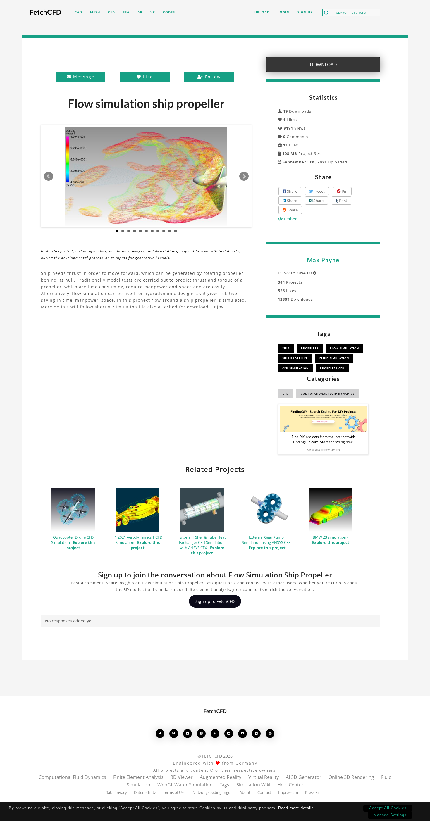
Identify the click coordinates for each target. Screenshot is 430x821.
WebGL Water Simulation (185, 785)
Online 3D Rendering (351, 777)
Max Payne (323, 259)
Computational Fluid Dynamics (328, 394)
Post (342, 200)
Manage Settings (390, 815)
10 (169, 231)
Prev (48, 176)
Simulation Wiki (253, 785)
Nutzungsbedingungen (212, 792)
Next (244, 176)
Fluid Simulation (334, 358)
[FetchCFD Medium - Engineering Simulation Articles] (174, 733)
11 (175, 231)
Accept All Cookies (388, 808)
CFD (286, 394)
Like (147, 77)
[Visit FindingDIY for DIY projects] (323, 419)
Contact (264, 792)
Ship (286, 348)
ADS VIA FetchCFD (323, 450)
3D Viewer (182, 777)
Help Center (290, 785)
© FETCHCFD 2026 (215, 756)
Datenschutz (145, 792)
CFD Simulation (295, 368)
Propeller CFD (332, 368)
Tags (224, 785)
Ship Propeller (295, 358)
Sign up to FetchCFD (215, 601)
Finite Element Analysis (138, 777)
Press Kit (312, 792)
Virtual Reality (263, 777)
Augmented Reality (220, 777)
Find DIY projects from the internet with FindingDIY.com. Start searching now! (323, 439)
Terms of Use (174, 792)
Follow (212, 77)
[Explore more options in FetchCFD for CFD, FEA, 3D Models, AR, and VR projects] (389, 12)
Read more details (296, 808)
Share (291, 191)
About (245, 792)
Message (82, 77)
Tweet (319, 191)
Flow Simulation (344, 348)
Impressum (288, 792)
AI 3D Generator (303, 777)
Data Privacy (116, 792)
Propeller (310, 348)
